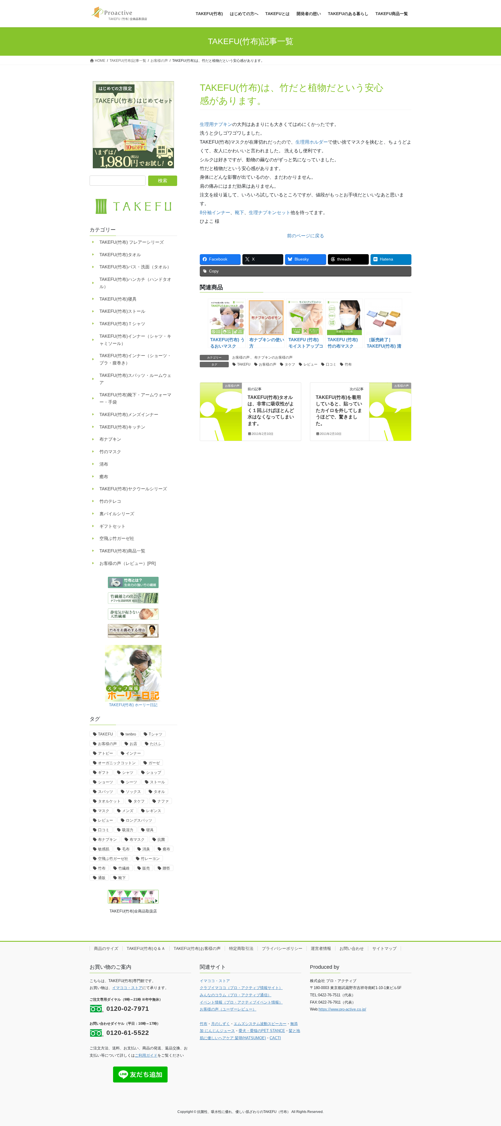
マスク (103, 811)
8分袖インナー (215, 212)
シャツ (127, 772)
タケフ (290, 364)
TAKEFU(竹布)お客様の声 (197, 948)
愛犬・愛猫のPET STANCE (262, 1031)
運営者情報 (321, 948)
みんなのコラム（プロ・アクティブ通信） (235, 995)
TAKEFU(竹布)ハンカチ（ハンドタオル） (135, 283)
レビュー (310, 364)
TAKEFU (244, 364)
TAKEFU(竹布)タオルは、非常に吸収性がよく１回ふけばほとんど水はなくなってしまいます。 (271, 410)
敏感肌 (103, 849)
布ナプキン (110, 439)
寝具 (150, 830)
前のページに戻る (305, 235)
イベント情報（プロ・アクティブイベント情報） (241, 1002)
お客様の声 (241, 357)
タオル (159, 791)
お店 (133, 744)
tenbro (131, 734)
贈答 (166, 868)
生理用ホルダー (311, 142)
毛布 (126, 849)
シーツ (131, 782)
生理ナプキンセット (270, 212)
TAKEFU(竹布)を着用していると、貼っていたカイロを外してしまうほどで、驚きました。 (339, 410)
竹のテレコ (110, 501)
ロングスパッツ (139, 820)
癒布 (103, 476)
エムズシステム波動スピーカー (260, 1024)
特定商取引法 (241, 948)
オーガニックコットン (117, 763)
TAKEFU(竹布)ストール (122, 311)
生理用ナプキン (216, 124)
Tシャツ (155, 734)
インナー (133, 753)
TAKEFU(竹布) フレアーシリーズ (131, 242)
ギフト (103, 772)
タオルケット (109, 801)
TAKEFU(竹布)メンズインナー (128, 414)
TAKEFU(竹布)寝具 (118, 299)
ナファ (163, 801)
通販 (102, 878)
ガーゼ (154, 763)
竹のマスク (110, 451)
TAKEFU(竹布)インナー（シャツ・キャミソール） (135, 340)
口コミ (331, 364)
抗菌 (161, 839)
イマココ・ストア (127, 988)
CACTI (275, 1038)
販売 (146, 868)
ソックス (133, 791)
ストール (157, 782)
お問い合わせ (352, 948)
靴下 (239, 212)
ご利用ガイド (146, 1055)
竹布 (348, 364)
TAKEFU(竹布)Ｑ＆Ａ (146, 948)
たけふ (155, 744)
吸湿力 (127, 830)
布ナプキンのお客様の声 (273, 357)
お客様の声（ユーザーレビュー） (228, 1009)
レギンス (153, 811)
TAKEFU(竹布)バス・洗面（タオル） (135, 266)
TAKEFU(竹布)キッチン (122, 426)
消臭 (146, 849)
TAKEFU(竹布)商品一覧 (122, 550)
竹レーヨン (150, 858)
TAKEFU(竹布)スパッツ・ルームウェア (135, 379)
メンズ (127, 811)
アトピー (105, 753)
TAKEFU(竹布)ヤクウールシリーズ (133, 488)
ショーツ (105, 782)
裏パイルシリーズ (116, 513)
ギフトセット (112, 526)
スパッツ (105, 791)
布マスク (137, 839)
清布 (103, 464)
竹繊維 (124, 868)
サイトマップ (384, 948)
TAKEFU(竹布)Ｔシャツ (122, 323)
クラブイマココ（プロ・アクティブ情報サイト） (241, 988)
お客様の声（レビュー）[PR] (127, 563)
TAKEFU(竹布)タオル (120, 254)
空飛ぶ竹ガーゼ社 (116, 538)
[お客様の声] (221, 404)
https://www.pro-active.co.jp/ (342, 1009)
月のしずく (220, 1024)
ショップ (153, 772)
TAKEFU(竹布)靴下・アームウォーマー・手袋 (135, 398)
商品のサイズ (106, 948)
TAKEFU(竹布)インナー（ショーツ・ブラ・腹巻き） (135, 359)
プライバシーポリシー (282, 948)
